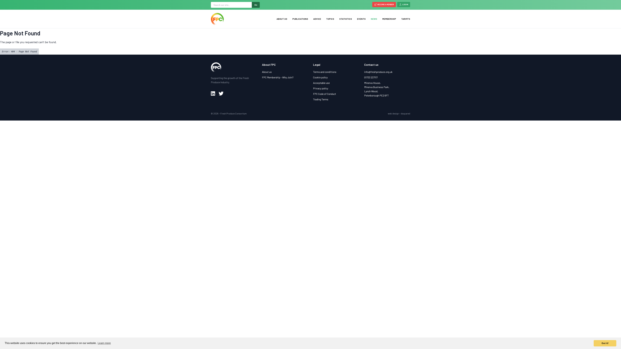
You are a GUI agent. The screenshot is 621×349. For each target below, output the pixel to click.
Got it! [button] (605, 343)
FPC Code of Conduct (324, 93)
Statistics (345, 18)
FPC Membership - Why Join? (278, 77)
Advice (317, 18)
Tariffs (405, 18)
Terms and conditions (324, 71)
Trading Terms (320, 99)
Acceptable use (321, 82)
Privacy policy (320, 88)
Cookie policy (320, 77)
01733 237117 (371, 77)
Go (255, 4)
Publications (300, 18)
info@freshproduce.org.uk (378, 71)
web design (393, 113)
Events (361, 18)
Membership (389, 18)
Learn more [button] (104, 343)
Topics (330, 18)
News (374, 18)
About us (282, 18)
